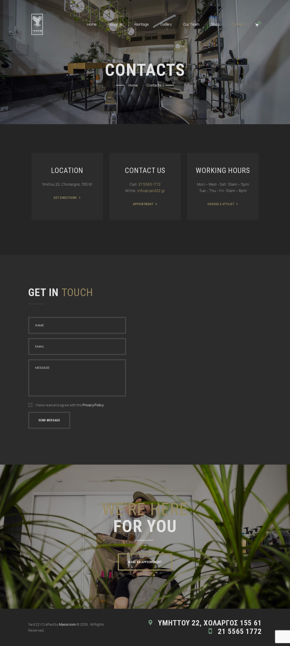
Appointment (143, 204)
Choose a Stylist (220, 204)
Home (133, 85)
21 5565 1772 (149, 184)
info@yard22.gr (151, 190)
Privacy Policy (93, 405)
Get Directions (65, 197)
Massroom (67, 624)
